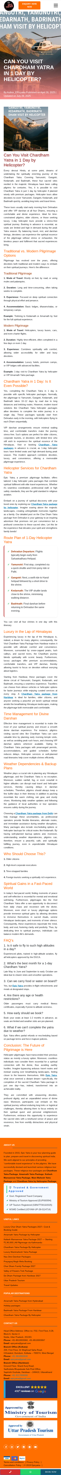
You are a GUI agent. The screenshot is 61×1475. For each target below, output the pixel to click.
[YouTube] (35, 1447)
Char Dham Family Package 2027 (19, 1266)
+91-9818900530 (20, 1356)
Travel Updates (11, 1285)
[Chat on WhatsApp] (30, 1472)
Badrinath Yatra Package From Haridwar (23, 1310)
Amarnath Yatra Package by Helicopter (22, 1234)
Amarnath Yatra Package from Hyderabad (23, 1301)
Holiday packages (12, 1305)
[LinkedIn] (24, 1447)
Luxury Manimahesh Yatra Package (20, 1252)
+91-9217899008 (20, 1375)
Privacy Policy (33, 1462)
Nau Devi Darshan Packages (17, 1257)
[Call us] (10, 1472)
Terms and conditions (14, 1462)
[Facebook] (6, 1447)
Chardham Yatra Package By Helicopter (22, 1247)
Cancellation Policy (12, 1465)
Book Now (50, 1472)
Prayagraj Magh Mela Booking (18, 1261)
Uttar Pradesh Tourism (14, 1280)
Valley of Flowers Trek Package (18, 1271)
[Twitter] (18, 1447)
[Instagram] (12, 1447)
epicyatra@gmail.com (21, 1359)
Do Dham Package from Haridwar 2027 (22, 1275)
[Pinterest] (30, 1447)
